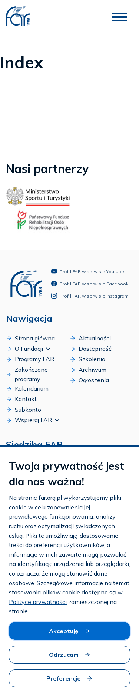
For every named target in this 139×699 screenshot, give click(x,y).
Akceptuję (63, 631)
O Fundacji (29, 348)
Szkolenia (92, 359)
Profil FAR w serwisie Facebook (94, 283)
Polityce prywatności (38, 601)
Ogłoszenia (94, 380)
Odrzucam (64, 654)
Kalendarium (32, 388)
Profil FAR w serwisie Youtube (92, 271)
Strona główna (35, 338)
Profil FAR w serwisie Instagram (94, 296)
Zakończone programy (31, 374)
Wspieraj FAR (33, 420)
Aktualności (95, 338)
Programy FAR (34, 359)
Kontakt (26, 399)
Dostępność (95, 348)
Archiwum (92, 369)
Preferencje (63, 678)
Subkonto (28, 409)
